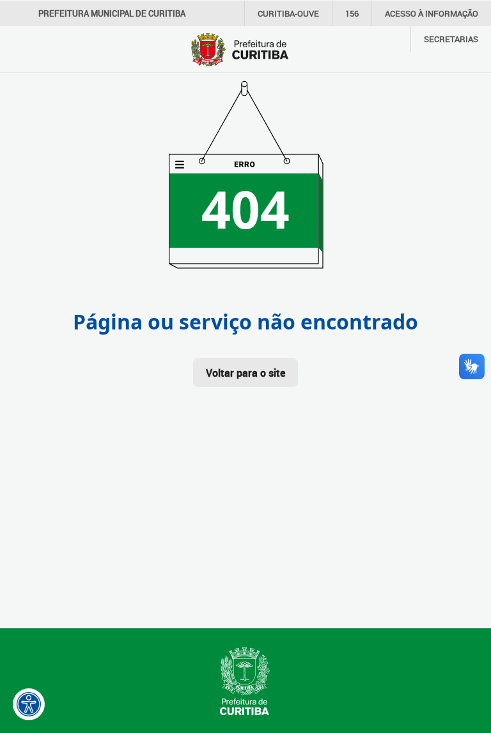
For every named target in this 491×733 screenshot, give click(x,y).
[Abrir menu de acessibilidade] (29, 704)
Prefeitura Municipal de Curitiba (111, 13)
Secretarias (451, 39)
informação (431, 13)
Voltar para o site (245, 373)
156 (352, 13)
